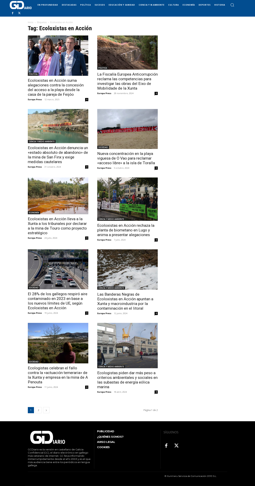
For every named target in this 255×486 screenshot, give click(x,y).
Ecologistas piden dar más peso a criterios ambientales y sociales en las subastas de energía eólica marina (127, 380)
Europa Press (35, 99)
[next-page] (46, 410)
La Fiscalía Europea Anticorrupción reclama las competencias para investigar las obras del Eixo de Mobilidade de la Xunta (127, 81)
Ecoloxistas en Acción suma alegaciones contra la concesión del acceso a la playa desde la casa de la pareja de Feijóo (56, 87)
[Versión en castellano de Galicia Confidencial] (20, 5)
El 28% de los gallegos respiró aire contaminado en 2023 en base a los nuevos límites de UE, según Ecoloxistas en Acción (57, 301)
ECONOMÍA (34, 212)
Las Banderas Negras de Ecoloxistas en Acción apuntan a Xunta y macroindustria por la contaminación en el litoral (125, 301)
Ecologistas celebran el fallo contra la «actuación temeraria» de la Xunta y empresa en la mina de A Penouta (58, 375)
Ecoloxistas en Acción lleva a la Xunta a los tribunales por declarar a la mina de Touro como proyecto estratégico (57, 226)
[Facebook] (12, 13)
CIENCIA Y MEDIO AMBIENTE (42, 141)
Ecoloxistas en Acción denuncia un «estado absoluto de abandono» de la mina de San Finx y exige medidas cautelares (58, 155)
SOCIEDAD (103, 147)
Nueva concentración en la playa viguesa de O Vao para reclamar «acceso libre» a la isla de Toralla (126, 158)
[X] (19, 13)
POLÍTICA (33, 74)
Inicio (30, 22)
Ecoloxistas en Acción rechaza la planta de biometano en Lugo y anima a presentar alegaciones (125, 230)
